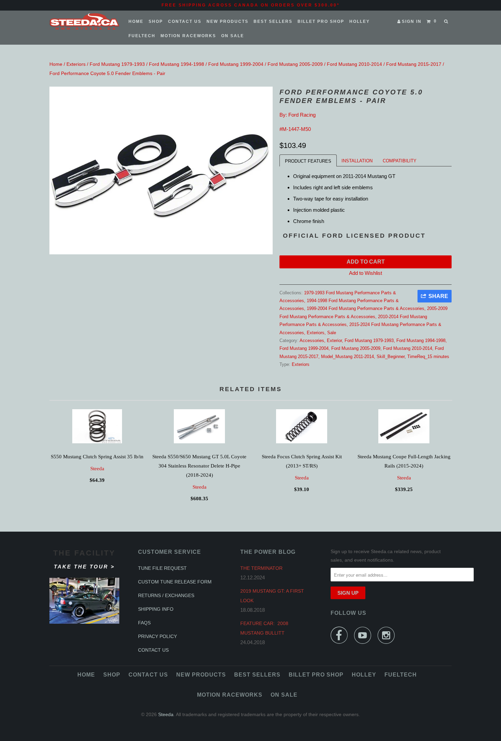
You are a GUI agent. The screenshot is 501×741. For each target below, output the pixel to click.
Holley (359, 21)
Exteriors (76, 64)
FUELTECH (141, 35)
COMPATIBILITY (399, 160)
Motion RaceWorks (188, 35)
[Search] (447, 21)
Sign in (412, 21)
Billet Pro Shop (321, 21)
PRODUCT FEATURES (308, 161)
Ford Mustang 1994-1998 (176, 64)
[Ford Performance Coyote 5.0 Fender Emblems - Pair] (161, 170)
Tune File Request (162, 568)
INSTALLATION (357, 160)
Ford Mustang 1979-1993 (117, 64)
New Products (227, 21)
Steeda (97, 468)
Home (135, 21)
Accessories (312, 340)
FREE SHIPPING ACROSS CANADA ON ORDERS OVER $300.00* (251, 5)
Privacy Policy (157, 636)
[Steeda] (84, 21)
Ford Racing (302, 115)
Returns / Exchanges (166, 595)
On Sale (232, 35)
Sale (331, 332)
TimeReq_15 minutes (428, 356)
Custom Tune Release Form (175, 581)
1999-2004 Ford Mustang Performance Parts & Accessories (365, 308)
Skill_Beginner (391, 356)
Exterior (334, 340)
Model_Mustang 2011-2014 (347, 356)
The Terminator (261, 568)
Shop (156, 21)
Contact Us (184, 21)
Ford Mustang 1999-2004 (235, 64)
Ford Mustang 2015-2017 (413, 64)
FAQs (144, 622)
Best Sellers (273, 21)
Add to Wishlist (365, 273)
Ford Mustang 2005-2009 (295, 64)
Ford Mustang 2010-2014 (354, 64)
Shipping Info (155, 609)
